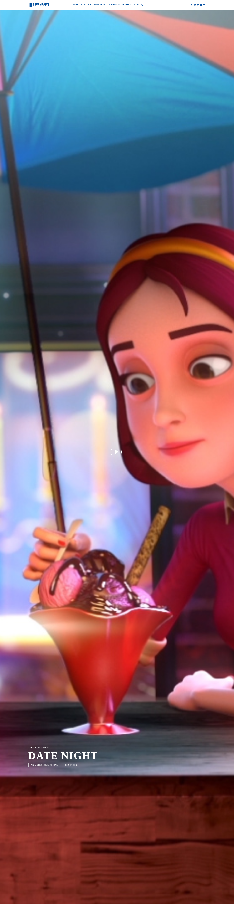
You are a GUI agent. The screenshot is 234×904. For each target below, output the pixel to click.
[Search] (142, 5)
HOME (76, 5)
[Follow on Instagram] (195, 5)
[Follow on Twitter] (198, 5)
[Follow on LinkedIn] (201, 5)
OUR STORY (86, 5)
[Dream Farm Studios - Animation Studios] (38, 5)
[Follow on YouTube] (204, 5)
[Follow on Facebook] (191, 5)
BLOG (136, 5)
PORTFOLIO (114, 5)
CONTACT (126, 5)
